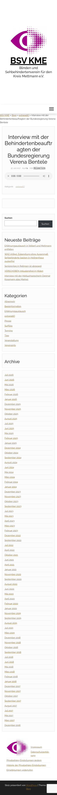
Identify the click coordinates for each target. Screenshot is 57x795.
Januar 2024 (11, 487)
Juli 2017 (9, 710)
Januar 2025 (11, 443)
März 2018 (10, 671)
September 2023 (13, 506)
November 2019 (13, 613)
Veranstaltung (12, 340)
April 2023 (9, 521)
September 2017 (13, 701)
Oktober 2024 (11, 452)
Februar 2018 (11, 676)
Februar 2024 (11, 482)
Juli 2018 (9, 657)
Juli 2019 (9, 628)
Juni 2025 (9, 428)
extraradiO (20, 186)
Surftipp (8, 326)
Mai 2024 (9, 472)
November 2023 (13, 496)
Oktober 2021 (11, 555)
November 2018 (13, 642)
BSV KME (28, 60)
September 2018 (13, 652)
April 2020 (10, 598)
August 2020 (11, 584)
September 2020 (13, 579)
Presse (8, 321)
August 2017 (11, 705)
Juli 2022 (9, 545)
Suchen (8, 218)
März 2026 (10, 389)
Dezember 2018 (12, 637)
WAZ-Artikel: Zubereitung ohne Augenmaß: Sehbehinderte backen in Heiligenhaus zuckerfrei (26, 258)
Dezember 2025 (13, 404)
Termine (9, 330)
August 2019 (11, 623)
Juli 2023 (9, 511)
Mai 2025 (9, 433)
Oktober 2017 (11, 696)
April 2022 (9, 550)
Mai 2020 (9, 594)
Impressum (36, 747)
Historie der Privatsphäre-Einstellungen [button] (26, 765)
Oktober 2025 (11, 414)
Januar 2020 (11, 608)
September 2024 (13, 457)
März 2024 (10, 477)
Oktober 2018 (11, 647)
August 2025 (11, 418)
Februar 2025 (11, 438)
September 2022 (13, 540)
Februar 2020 (11, 603)
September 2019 (13, 618)
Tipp (7, 335)
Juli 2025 (9, 423)
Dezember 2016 (12, 725)
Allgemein (10, 301)
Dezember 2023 (13, 491)
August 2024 (11, 462)
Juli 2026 (9, 375)
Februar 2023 (11, 530)
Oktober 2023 (11, 501)
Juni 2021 (9, 560)
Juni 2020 (9, 589)
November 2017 (13, 691)
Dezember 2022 (13, 535)
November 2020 (13, 574)
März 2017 (9, 720)
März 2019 (10, 632)
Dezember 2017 (12, 686)
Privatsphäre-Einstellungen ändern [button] (24, 760)
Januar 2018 (11, 681)
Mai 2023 (9, 516)
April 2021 (9, 564)
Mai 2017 (9, 715)
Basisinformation (13, 306)
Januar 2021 (10, 569)
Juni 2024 (9, 467)
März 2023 (10, 525)
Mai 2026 (9, 384)
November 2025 (13, 409)
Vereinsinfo (10, 345)
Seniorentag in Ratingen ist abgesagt (23, 266)
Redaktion (39, 168)
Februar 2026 (11, 394)
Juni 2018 (9, 662)
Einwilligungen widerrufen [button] (20, 770)
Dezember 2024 (13, 448)
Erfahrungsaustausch (15, 311)
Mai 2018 (9, 667)
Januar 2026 (11, 399)
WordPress (31, 785)
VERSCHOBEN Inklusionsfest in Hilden (24, 271)
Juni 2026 (9, 379)
